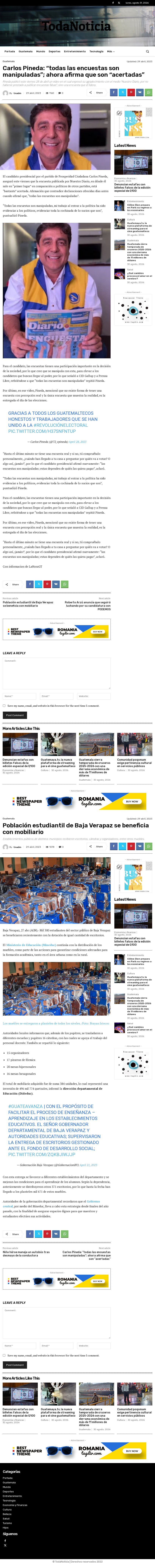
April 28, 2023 (77, 441)
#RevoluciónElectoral (61, 425)
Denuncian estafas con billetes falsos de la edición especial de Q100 (132, 188)
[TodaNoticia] (77, 25)
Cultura (131, 220)
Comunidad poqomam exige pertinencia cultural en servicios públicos (134, 763)
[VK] (140, 92)
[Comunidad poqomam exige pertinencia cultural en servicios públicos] (134, 744)
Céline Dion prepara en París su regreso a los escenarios (139, 208)
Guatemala (9, 61)
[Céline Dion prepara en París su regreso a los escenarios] (119, 205)
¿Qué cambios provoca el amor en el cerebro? (139, 276)
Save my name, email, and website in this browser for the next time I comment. (53, 705)
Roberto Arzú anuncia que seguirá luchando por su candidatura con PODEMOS (88, 606)
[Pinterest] (131, 92)
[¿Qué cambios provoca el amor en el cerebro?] (119, 274)
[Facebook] (113, 3)
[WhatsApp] (148, 92)
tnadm (17, 93)
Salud (130, 270)
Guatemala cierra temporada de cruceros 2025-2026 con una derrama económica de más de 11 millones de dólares (139, 252)
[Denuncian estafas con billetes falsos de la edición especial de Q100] (133, 162)
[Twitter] (119, 3)
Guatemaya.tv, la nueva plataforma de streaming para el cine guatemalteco (139, 227)
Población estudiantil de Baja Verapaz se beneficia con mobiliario (28, 604)
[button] (147, 51)
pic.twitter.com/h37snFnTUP (42, 431)
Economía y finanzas (125, 178)
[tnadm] (6, 93)
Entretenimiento (135, 201)
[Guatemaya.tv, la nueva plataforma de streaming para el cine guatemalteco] (119, 224)
